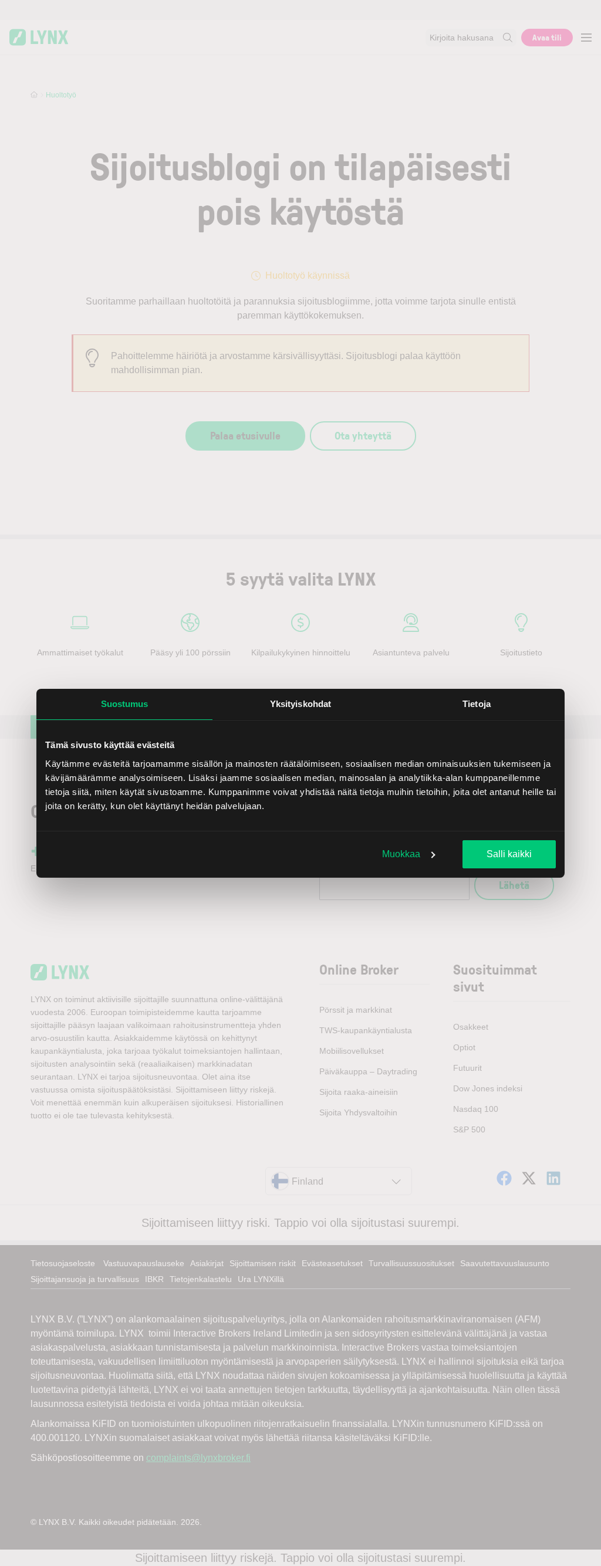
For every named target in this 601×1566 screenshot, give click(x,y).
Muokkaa (401, 854)
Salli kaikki (509, 854)
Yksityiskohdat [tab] (300, 704)
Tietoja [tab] (476, 704)
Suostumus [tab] (124, 704)
